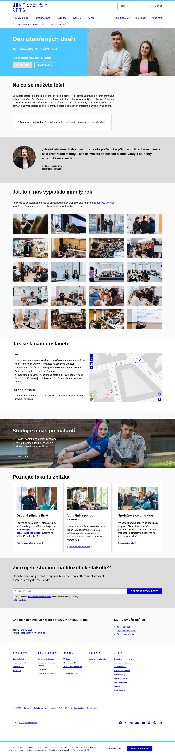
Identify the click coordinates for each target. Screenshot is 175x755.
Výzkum (68, 653)
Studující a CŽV (123, 18)
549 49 (26, 630)
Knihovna (27, 708)
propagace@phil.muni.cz (33, 633)
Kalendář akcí (18, 659)
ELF (60, 708)
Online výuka (92, 708)
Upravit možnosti (79, 750)
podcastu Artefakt (105, 202)
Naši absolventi (120, 667)
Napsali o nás (18, 667)
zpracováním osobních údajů (39, 597)
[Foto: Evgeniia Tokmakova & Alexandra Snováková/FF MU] (30, 224)
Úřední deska (119, 690)
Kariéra (94, 653)
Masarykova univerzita (28, 723)
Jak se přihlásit (123, 627)
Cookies (30, 726)
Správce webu (18, 726)
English (158, 5)
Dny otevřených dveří (126, 630)
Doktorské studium (45, 669)
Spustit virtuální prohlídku (78, 547)
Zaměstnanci (141, 18)
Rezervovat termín (126, 543)
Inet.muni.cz (79, 708)
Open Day (25, 526)
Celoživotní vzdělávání (47, 673)
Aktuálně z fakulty (20, 663)
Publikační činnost (70, 673)
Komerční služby (121, 678)
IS (71, 708)
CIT (65, 708)
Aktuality (20, 653)
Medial (53, 708)
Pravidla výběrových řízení (99, 663)
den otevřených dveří (28, 533)
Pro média (17, 671)
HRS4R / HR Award (122, 671)
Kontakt (117, 686)
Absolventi (157, 18)
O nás (118, 653)
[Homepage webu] (30, 7)
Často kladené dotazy (126, 634)
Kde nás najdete (120, 682)
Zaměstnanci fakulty (122, 663)
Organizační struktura (123, 659)
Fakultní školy (119, 674)
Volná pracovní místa (97, 659)
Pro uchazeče (48, 653)
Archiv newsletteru (20, 600)
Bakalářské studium (46, 659)
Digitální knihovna (41, 708)
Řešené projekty (70, 663)
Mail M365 (17, 708)
